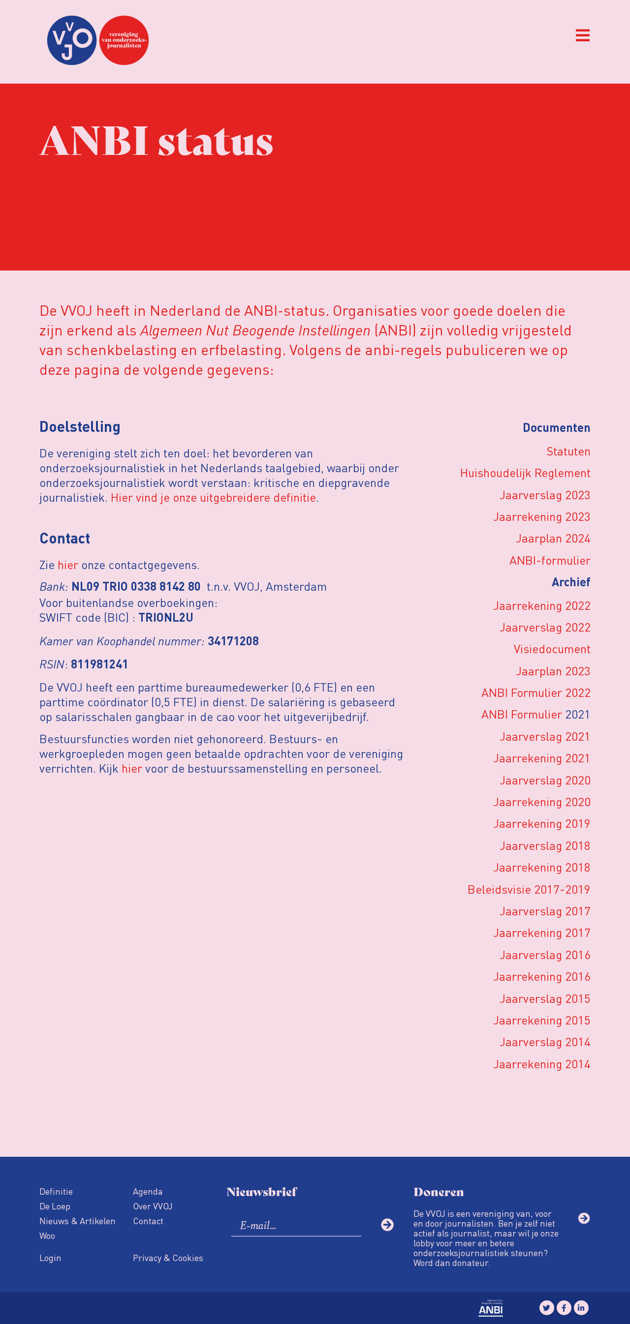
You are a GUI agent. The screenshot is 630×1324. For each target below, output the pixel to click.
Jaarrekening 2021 (542, 757)
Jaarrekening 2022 (542, 605)
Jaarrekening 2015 (542, 1019)
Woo (47, 1235)
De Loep (54, 1205)
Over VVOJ (153, 1205)
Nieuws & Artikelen (77, 1220)
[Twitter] (546, 1307)
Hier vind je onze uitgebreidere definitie (213, 497)
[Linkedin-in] (581, 1307)
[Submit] (387, 1224)
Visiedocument (552, 648)
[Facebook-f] (564, 1307)
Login (50, 1257)
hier (68, 564)
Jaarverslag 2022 (545, 626)
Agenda (148, 1191)
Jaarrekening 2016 (542, 976)
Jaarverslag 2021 (545, 736)
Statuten (569, 450)
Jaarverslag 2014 (545, 1041)
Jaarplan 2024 (553, 537)
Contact (148, 1220)
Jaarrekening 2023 (542, 516)
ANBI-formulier (550, 560)
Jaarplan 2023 (553, 670)
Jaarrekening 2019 (542, 823)
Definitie (56, 1191)
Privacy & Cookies (168, 1257)
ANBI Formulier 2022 (536, 692)
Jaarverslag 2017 (545, 910)
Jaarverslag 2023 (545, 494)
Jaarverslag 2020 (545, 779)
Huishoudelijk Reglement (525, 472)
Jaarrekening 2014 (542, 1063)
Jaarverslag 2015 (545, 998)
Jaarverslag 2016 (545, 954)
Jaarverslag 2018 (545, 845)
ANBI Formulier (521, 714)
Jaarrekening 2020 (542, 801)
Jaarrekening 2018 (542, 866)
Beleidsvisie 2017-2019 (529, 889)
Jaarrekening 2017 (542, 932)
